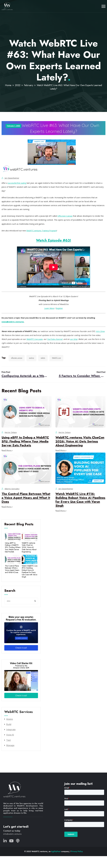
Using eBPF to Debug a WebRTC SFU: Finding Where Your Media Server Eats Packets (25, 441)
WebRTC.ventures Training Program (41, 230)
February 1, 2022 (13, 126)
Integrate (11, 729)
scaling (31, 358)
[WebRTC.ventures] (7, 6)
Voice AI (10, 734)
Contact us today (11, 830)
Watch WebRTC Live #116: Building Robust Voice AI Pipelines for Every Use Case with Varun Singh (80, 499)
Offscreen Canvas (65, 216)
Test (8, 740)
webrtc (43, 358)
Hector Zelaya (11, 432)
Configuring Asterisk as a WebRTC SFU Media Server (25, 374)
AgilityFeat (56, 851)
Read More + (7, 450)
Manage (10, 745)
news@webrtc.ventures (13, 322)
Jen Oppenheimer (12, 178)
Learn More (49, 308)
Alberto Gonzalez (12, 488)
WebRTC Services (18, 712)
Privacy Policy (77, 851)
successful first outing (17, 183)
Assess (9, 719)
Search (9, 591)
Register (59, 308)
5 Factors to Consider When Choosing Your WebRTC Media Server (82, 374)
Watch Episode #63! (53, 240)
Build (8, 724)
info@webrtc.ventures (12, 834)
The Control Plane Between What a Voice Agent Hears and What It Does (26, 497)
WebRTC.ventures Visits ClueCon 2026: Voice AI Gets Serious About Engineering (79, 441)
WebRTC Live (56, 358)
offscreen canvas (16, 358)
